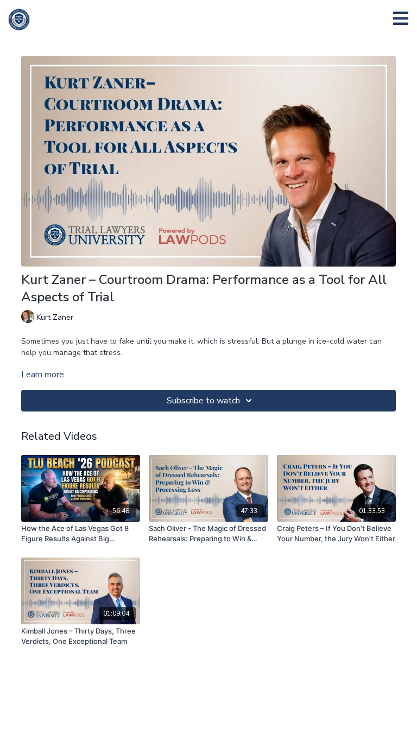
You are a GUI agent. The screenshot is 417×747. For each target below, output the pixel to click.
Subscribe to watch (203, 401)
